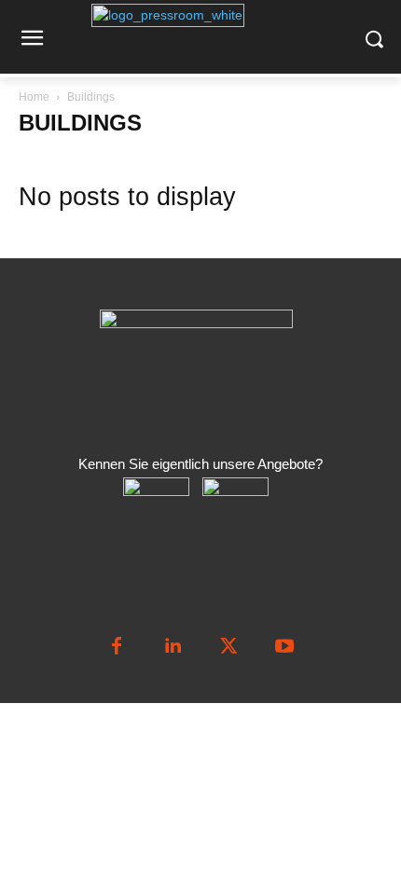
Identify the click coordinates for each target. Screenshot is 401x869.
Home (34, 96)
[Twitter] (228, 647)
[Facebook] (116, 647)
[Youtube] (284, 647)
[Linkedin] (172, 647)
